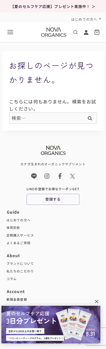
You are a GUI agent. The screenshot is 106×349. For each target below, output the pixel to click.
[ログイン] (86, 32)
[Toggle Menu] (10, 32)
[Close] (96, 301)
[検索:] (53, 117)
